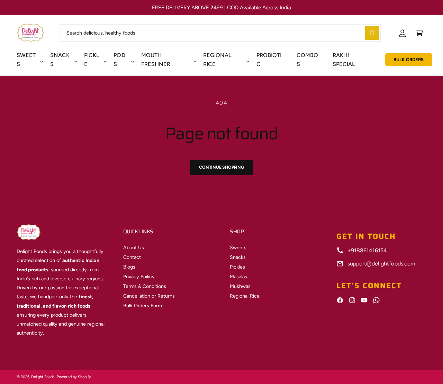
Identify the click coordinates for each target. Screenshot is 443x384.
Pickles (237, 267)
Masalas (238, 276)
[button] (419, 32)
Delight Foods (42, 377)
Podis (120, 59)
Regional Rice (245, 296)
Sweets (26, 59)
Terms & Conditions (144, 286)
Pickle (91, 59)
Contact (132, 257)
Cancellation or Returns (149, 296)
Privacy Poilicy (139, 276)
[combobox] (220, 32)
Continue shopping (221, 167)
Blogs (129, 267)
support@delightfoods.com (381, 263)
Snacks (60, 59)
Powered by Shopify (74, 377)
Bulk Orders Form (142, 305)
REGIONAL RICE (217, 59)
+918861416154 (367, 250)
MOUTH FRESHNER (155, 59)
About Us (133, 247)
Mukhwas (240, 286)
